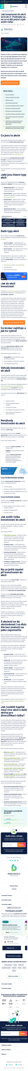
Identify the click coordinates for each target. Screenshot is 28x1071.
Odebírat (21, 844)
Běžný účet (21, 964)
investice (14, 889)
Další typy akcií (9, 100)
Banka (15, 964)
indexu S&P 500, (20, 265)
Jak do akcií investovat (11, 103)
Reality (24, 967)
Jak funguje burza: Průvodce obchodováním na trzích (13, 700)
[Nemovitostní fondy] (14, 471)
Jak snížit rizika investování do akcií (14, 114)
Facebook (10, 1064)
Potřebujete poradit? (14, 911)
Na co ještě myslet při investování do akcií (14, 117)
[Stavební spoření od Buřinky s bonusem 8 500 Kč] (14, 276)
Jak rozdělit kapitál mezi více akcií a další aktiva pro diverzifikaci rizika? (14, 127)
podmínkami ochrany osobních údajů (14, 851)
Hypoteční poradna (6, 967)
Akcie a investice (5, 33)
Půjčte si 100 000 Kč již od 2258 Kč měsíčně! (13, 2)
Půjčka (19, 967)
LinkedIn (20, 1064)
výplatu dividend (9, 197)
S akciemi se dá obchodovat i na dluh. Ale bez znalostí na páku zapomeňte (14, 122)
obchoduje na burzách (14, 291)
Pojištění (14, 967)
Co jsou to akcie (9, 94)
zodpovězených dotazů (14, 907)
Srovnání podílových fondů (10, 82)
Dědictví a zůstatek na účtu (9, 925)
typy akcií (3, 239)
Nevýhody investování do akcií (13, 111)
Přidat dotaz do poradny (14, 956)
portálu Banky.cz (18, 154)
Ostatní (14, 970)
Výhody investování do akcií (12, 108)
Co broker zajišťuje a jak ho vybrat (14, 105)
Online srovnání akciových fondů (14, 322)
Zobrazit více (10, 948)
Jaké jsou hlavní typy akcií (12, 97)
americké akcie (8, 265)
